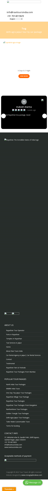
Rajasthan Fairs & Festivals (16, 368)
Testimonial (10, 363)
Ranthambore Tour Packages (16, 409)
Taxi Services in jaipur (14, 343)
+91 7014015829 (15, 15)
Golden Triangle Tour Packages (17, 413)
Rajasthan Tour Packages (15, 401)
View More (24, 76)
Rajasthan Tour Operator (15, 330)
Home (8, 347)
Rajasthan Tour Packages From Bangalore (21, 405)
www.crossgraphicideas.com (31, 475)
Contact (9, 359)
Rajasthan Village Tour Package (17, 397)
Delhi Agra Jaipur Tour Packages (24, 68)
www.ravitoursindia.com (13, 447)
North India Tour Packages (16, 384)
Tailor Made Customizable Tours (18, 422)
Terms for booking (13, 426)
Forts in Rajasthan (12, 334)
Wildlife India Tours (13, 389)
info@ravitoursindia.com (20, 12)
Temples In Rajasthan (14, 339)
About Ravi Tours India (14, 351)
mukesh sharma (24, 107)
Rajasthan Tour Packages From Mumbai (20, 372)
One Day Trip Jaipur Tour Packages (18, 393)
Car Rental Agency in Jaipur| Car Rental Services (23, 355)
